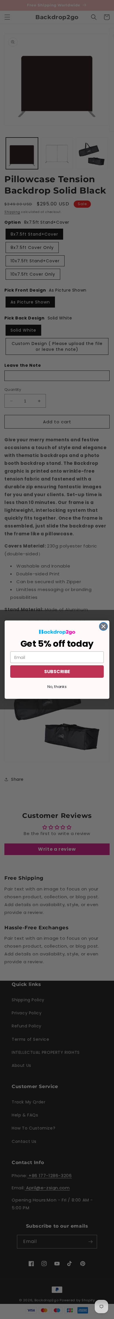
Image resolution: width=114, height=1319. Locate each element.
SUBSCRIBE (57, 671)
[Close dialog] (103, 626)
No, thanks (56, 686)
